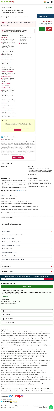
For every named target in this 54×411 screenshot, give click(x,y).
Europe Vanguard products (28, 384)
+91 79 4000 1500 (16, 301)
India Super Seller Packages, (32, 374)
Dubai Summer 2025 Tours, (28, 360)
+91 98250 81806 (7, 301)
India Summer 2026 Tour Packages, (32, 367)
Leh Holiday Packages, (30, 333)
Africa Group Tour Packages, (21, 351)
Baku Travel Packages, (6, 342)
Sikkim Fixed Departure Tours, (23, 365)
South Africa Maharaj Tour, (7, 374)
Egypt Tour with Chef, (33, 370)
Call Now (43, 29)
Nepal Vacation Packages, (31, 335)
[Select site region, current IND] (44, 2)
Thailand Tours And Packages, (19, 333)
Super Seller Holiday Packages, (19, 374)
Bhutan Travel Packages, (18, 331)
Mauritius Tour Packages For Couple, (9, 358)
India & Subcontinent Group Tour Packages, (10, 363)
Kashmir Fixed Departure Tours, (42, 363)
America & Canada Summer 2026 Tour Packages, (11, 360)
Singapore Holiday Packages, (42, 331)
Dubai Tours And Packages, (41, 340)
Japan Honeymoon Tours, (45, 379)
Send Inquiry (49, 29)
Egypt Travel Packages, (19, 344)
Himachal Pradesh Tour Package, (43, 333)
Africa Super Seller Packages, (46, 377)
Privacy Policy (15, 405)
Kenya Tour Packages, (19, 345)
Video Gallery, (47, 388)
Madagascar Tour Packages (44, 345)
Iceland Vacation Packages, (20, 338)
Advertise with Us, (39, 390)
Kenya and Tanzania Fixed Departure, (31, 377)
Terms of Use (4, 407)
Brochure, (3, 390)
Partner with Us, (31, 390)
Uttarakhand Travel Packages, (7, 335)
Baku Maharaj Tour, (17, 372)
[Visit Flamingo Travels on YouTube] (16, 396)
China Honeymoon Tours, (6, 381)
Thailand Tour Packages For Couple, (39, 353)
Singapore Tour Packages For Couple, (40, 356)
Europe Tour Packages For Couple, (24, 358)
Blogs (42, 388)
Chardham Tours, (25, 379)
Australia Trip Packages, (36, 342)
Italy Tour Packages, (30, 338)
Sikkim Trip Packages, (42, 335)
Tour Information (19, 16)
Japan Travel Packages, (38, 337)
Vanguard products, (18, 384)
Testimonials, (19, 390)
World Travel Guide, (36, 388)
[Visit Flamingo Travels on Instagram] (22, 396)
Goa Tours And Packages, (29, 331)
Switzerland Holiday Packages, (7, 340)
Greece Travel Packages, (19, 340)
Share (50, 7)
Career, (23, 390)
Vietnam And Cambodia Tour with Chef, (9, 370)
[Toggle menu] (51, 2)
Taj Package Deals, (47, 362)
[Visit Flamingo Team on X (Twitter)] (13, 396)
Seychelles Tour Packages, (41, 344)
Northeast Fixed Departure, (7, 372)
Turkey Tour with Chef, (23, 370)
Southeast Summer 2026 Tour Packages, (38, 365)
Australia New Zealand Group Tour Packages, (34, 355)
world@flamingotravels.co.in (10, 303)
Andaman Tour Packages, (16, 337)
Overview (4, 16)
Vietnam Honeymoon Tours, (29, 383)
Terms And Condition (24, 405)
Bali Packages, (46, 337)
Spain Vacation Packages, (41, 338)
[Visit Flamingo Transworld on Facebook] (10, 396)
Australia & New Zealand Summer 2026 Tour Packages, (13, 367)
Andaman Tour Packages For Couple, (27, 362)
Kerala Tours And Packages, (7, 331)
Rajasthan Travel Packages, (20, 335)
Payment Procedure (21, 190)
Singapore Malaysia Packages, (7, 338)
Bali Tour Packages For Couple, (7, 353)
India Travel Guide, (28, 388)
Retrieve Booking (48, 390)
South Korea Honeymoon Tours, (19, 381)
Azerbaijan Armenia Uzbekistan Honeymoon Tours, (12, 383)
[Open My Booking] (48, 2)
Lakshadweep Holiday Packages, (31, 345)
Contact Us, (13, 390)
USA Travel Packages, (15, 342)
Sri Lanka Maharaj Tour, (41, 372)
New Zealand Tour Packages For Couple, (36, 351)
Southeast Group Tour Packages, (8, 349)
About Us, (8, 390)
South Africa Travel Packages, (7, 345)
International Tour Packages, (17, 388)
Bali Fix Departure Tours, (43, 370)
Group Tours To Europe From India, (23, 349)
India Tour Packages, (5, 388)
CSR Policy (11, 407)
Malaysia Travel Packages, (6, 333)
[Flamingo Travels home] (7, 2)
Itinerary (11, 16)
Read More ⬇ (17, 129)
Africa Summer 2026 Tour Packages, (21, 369)
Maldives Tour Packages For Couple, (42, 360)
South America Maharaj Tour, (7, 384)
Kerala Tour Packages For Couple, (8, 355)
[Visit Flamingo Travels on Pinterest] (19, 396)
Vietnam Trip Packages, (28, 337)
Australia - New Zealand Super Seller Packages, (11, 379)
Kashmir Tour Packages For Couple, (8, 365)
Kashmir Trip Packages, (6, 337)
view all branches (27, 286)
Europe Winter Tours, (31, 372)
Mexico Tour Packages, (25, 342)
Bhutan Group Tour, (20, 355)
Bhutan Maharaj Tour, (5, 377)
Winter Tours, (24, 372)
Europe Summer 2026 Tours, (7, 369)
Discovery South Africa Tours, (16, 377)
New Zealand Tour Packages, (7, 344)
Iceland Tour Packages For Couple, (27, 363)
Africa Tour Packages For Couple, (24, 356)
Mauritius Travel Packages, (29, 344)
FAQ (27, 16)
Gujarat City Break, (39, 362)
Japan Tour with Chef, (34, 369)
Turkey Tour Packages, (30, 340)
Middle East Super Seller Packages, (36, 376)
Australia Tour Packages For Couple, (9, 356)
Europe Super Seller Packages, (22, 376)
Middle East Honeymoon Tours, (33, 381)
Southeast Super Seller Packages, (8, 376)
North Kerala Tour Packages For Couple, (9, 362)
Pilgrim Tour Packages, (34, 379)
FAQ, (27, 390)
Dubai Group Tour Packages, (37, 349)
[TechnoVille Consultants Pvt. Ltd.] (5, 402)
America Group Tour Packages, (7, 351)
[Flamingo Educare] (13, 402)
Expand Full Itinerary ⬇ (18, 157)
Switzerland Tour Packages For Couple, (23, 353)
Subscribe (49, 278)
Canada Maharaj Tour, (40, 383)
